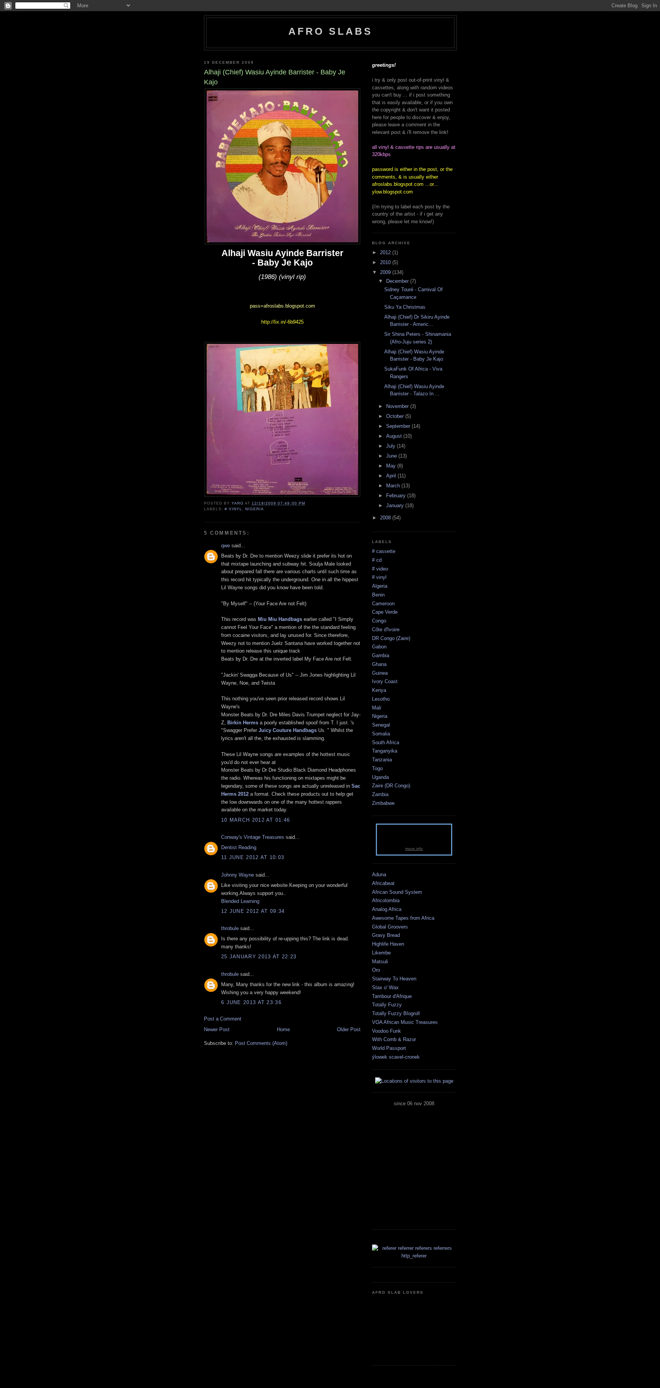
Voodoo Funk (386, 1031)
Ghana (379, 664)
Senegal (381, 725)
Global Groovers (390, 927)
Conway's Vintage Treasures (252, 837)
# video (380, 569)
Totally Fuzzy (387, 1005)
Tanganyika (384, 751)
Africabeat (383, 883)
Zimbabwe (383, 803)
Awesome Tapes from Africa (403, 918)
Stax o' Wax (385, 987)
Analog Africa (386, 909)
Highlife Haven (388, 944)
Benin (378, 595)
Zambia (380, 794)
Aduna (379, 874)
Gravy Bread (386, 935)
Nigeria (254, 509)
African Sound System (397, 892)
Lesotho (381, 699)
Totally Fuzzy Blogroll (396, 1013)
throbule (230, 928)
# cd (377, 560)
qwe (225, 545)
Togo (377, 768)
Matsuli (380, 961)
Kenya (379, 690)
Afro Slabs (330, 31)
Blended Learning (240, 901)
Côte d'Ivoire (386, 629)
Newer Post (217, 1029)
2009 (386, 272)
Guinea (380, 673)
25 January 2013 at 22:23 (258, 956)
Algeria (379, 586)
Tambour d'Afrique (392, 996)
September (399, 426)
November (398, 406)
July (391, 446)
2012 (386, 252)
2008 (386, 518)
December (398, 281)
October (395, 416)
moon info (414, 848)
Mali (376, 708)
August (394, 436)
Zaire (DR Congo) (391, 785)
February (396, 495)
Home (283, 1029)
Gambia (380, 655)
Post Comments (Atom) (261, 1043)
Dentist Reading (238, 847)
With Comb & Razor (394, 1039)
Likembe (381, 953)
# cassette (383, 551)
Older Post (349, 1029)
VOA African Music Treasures (405, 1022)
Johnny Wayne (237, 875)
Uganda (380, 777)
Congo (379, 621)
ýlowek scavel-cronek (396, 1057)
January (395, 505)
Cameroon (383, 603)
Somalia (381, 734)
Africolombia (386, 900)
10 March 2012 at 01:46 (255, 820)
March (393, 485)
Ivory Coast (385, 681)
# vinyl (233, 509)
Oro (376, 970)
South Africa (385, 742)
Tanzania (382, 760)
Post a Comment (222, 1019)
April (392, 476)
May (391, 466)
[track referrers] (414, 1256)
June (392, 456)
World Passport (389, 1048)
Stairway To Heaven (394, 979)
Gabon (379, 647)
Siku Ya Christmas (404, 307)
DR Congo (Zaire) (391, 638)
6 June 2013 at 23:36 (251, 1002)
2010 (386, 262)
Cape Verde (385, 612)
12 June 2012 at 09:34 (253, 911)
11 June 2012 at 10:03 (252, 857)
